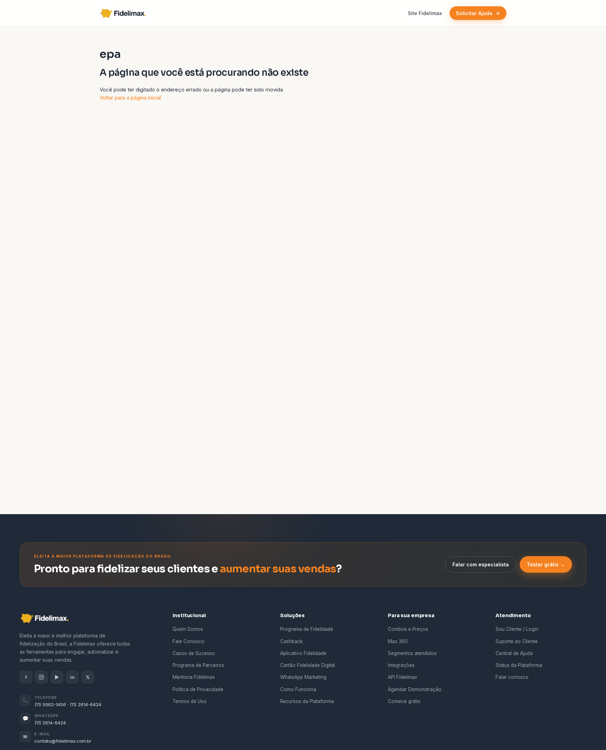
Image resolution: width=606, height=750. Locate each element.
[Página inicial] (125, 13)
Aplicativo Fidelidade (303, 653)
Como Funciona (298, 689)
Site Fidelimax (425, 13)
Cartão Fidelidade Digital (307, 665)
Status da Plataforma (519, 665)
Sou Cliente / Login (517, 629)
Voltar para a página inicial (130, 97)
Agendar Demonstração (415, 689)
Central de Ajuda (514, 653)
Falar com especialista (480, 564)
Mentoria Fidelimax (194, 677)
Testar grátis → (546, 564)
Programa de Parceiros (198, 665)
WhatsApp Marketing (303, 677)
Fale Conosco (188, 641)
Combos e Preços (408, 629)
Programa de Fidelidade (306, 629)
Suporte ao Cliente (517, 641)
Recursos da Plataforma (307, 701)
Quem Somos (188, 629)
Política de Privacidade (198, 689)
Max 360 (398, 641)
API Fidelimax (402, 677)
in (72, 677)
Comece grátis (404, 701)
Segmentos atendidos (412, 653)
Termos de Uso (190, 701)
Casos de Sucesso (194, 653)
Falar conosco (512, 677)
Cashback (291, 641)
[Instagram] (41, 677)
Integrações (401, 665)
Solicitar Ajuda (474, 13)
